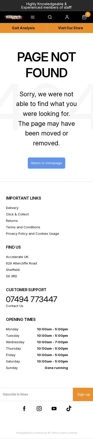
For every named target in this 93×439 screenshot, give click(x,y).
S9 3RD (11, 276)
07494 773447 (31, 299)
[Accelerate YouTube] (54, 408)
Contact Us (14, 306)
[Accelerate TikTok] (68, 408)
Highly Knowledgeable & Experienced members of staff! (46, 5)
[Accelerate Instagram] (39, 408)
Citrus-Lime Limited (64, 433)
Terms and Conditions (23, 227)
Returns (12, 221)
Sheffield (13, 270)
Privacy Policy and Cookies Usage (32, 233)
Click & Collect (17, 214)
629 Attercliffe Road (21, 263)
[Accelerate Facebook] (24, 408)
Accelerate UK (17, 257)
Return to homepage (46, 163)
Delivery (12, 208)
